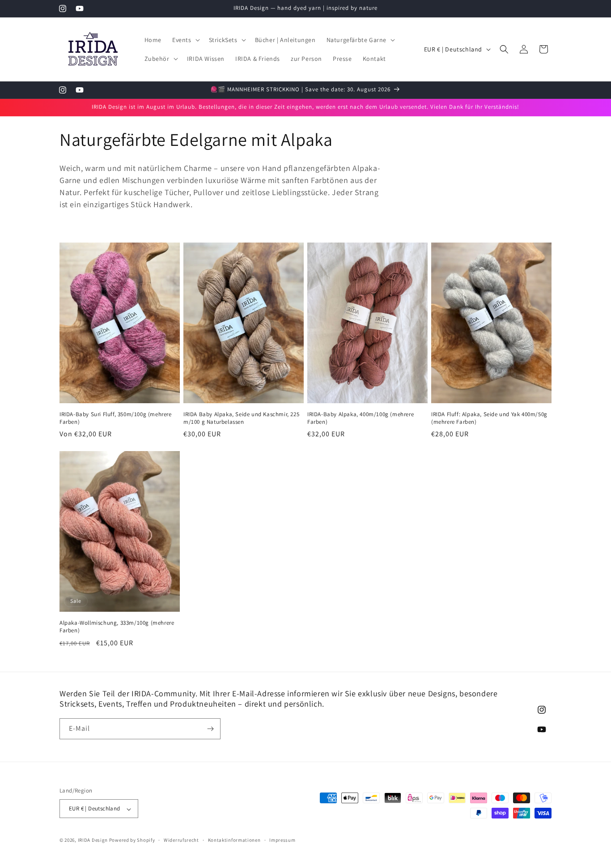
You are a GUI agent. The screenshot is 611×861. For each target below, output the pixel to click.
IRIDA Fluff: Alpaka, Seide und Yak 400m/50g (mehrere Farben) (489, 418)
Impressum (282, 840)
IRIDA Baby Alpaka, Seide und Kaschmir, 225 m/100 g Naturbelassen (241, 418)
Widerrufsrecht (181, 840)
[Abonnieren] (210, 728)
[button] (185, 39)
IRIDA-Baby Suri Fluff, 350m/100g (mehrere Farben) (115, 418)
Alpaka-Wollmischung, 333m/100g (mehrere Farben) (116, 626)
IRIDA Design (93, 840)
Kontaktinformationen (234, 840)
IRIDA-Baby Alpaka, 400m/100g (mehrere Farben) (360, 418)
